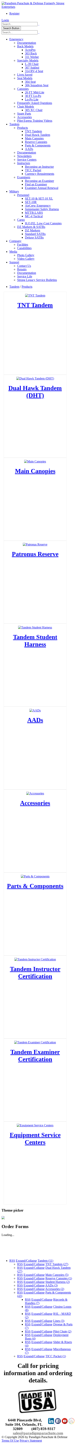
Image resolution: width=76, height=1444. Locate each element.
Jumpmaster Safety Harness (42, 209)
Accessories (24, 117)
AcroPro (30, 50)
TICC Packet (33, 170)
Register (14, 13)
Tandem (14, 124)
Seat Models (24, 78)
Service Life (24, 276)
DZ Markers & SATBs (31, 227)
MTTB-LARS (34, 212)
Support (14, 262)
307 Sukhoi (32, 67)
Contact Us (24, 265)
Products (22, 127)
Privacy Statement (31, 1440)
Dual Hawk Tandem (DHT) (35, 391)
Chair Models (25, 106)
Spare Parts (24, 113)
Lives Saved (24, 74)
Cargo (21, 219)
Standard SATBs (35, 234)
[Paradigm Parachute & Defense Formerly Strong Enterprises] (38, 6)
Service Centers (26, 159)
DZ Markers (32, 230)
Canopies (23, 88)
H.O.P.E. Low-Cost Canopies (43, 223)
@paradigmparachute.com (41, 1433)
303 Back (31, 53)
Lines (58, 1320)
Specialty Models (27, 60)
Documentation (26, 42)
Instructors (23, 163)
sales (16, 1433)
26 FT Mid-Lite (34, 92)
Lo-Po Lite (31, 99)
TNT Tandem (33, 131)
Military (14, 191)
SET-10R (31, 202)
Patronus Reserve (35, 554)
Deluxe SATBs (34, 237)
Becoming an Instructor (39, 166)
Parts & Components (37, 145)
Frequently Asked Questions (34, 103)
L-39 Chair (32, 64)
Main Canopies (34, 138)
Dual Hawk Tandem (37, 134)
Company (15, 241)
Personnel (23, 195)
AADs (29, 149)
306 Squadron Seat (36, 85)
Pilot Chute (62, 1331)
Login (5, 20)
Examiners (23, 177)
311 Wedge (32, 57)
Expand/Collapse (26, 1260)
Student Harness (57, 1282)
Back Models (25, 46)
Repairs (22, 269)
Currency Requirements (39, 173)
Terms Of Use (10, 1440)
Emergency (16, 39)
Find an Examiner (36, 184)
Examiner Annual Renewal (41, 188)
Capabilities (24, 248)
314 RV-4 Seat (34, 71)
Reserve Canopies (36, 142)
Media (13, 251)
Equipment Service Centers (35, 1138)
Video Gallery (25, 258)
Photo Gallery (25, 255)
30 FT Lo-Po (33, 96)
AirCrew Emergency (38, 205)
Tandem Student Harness (35, 640)
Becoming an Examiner (39, 180)
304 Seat (30, 81)
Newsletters (24, 156)
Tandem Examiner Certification (35, 1055)
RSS (12, 1260)
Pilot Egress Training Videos (34, 120)
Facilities (22, 244)
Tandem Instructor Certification (35, 972)
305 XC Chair (33, 110)
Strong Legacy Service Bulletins (37, 280)
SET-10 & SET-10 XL (39, 198)
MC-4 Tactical (34, 216)
